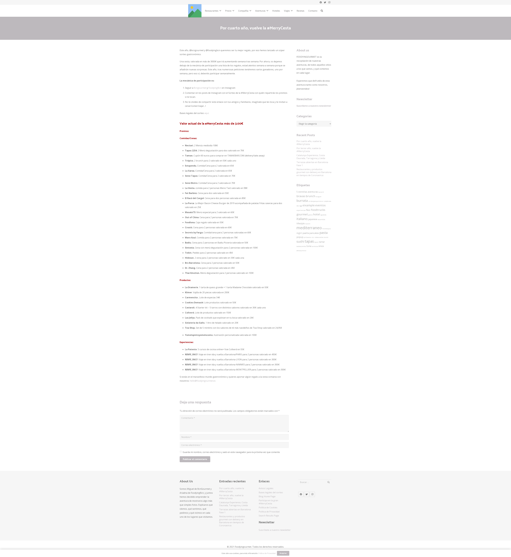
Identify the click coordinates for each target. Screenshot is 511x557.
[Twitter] (325, 2)
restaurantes (319, 237)
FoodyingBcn (214, 87)
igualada (323, 215)
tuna (308, 246)
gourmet (302, 214)
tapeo (316, 242)
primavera (307, 237)
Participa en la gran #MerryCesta (268, 502)
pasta (324, 232)
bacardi (321, 192)
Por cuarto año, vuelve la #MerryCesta (308, 143)
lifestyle (300, 223)
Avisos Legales (266, 488)
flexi (308, 209)
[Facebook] (321, 2)
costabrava (327, 201)
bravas (300, 196)
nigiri (299, 233)
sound (326, 237)
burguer (319, 197)
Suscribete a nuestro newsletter (313, 105)
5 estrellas (301, 191)
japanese (312, 219)
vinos (321, 246)
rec (313, 237)
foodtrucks (318, 210)
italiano (302, 219)
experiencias (301, 210)
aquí (206, 113)
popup (299, 237)
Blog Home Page (267, 496)
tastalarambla (301, 246)
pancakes (314, 233)
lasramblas (321, 219)
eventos (320, 205)
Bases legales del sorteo (271, 492)
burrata (302, 200)
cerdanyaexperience (315, 201)
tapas (309, 241)
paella (306, 233)
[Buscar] (321, 11)
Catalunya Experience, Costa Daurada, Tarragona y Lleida (310, 157)
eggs (300, 206)
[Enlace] (194, 10)
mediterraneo (309, 227)
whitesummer (301, 251)
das (297, 206)
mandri (307, 224)
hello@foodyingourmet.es (203, 380)
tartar (322, 241)
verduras (315, 246)
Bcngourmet (200, 87)
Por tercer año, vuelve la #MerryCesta (308, 150)
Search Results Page (269, 515)
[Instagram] (329, 2)
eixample (309, 205)
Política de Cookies (268, 507)
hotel (316, 214)
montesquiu (326, 229)
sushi (300, 241)
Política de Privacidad (269, 511)
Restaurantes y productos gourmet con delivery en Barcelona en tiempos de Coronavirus (313, 172)
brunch (310, 196)
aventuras (313, 191)
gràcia (310, 215)
